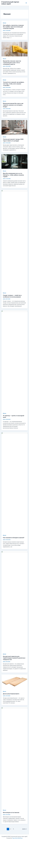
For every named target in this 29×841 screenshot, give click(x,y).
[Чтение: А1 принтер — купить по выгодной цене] (14, 360)
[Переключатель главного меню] (26, 2)
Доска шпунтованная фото (11, 693)
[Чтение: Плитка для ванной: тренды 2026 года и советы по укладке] (14, 127)
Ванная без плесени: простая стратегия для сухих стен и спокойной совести (12, 62)
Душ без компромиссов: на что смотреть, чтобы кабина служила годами (13, 175)
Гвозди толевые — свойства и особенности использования (12, 296)
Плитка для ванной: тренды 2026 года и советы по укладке (13, 140)
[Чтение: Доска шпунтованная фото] (14, 681)
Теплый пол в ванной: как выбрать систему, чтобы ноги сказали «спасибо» (13, 83)
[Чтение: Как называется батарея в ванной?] (14, 482)
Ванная (4, 22)
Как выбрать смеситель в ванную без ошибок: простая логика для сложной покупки (13, 27)
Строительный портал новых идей (10, 3)
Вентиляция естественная (11, 812)
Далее (24, 829)
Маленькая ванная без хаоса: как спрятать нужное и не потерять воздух (13, 105)
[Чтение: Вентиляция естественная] (14, 757)
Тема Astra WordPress (17, 838)
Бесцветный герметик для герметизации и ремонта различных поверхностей (14, 658)
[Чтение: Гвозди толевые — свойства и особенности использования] (14, 240)
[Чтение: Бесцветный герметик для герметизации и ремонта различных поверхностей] (14, 601)
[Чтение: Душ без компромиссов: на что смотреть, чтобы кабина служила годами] (14, 161)
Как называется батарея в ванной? (13, 537)
